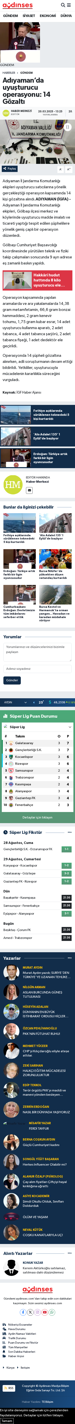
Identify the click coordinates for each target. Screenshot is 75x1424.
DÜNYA (66, 16)
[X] (30, 1312)
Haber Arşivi (16, 1356)
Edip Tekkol (32, 1085)
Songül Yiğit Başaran (41, 1159)
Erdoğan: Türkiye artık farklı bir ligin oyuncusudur (19, 574)
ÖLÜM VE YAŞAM (35, 1217)
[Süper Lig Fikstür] (70, 832)
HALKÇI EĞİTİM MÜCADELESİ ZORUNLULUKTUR (44, 1073)
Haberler (9, 73)
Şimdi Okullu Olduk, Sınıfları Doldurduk (43, 1204)
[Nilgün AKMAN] (11, 992)
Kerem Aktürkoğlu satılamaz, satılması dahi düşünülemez (44, 1270)
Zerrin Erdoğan (36, 1106)
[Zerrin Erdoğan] (11, 1109)
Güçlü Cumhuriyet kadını (41, 1145)
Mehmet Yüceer (35, 1046)
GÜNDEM (10, 16)
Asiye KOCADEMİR (36, 1196)
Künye (11, 1367)
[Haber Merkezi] (13, 484)
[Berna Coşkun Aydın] (11, 1142)
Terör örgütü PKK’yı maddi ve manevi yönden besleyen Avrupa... (44, 1093)
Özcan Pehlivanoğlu (40, 1028)
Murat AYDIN (32, 967)
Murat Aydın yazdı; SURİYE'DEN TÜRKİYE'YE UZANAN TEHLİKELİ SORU (46, 975)
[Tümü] (70, 958)
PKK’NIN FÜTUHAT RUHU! (41, 1034)
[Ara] (63, 5)
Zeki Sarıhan (33, 1065)
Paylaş (12, 168)
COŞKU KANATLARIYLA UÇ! (43, 1235)
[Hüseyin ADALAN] (11, 1011)
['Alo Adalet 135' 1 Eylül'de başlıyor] (55, 523)
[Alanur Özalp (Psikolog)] (11, 1181)
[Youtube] (44, 1312)
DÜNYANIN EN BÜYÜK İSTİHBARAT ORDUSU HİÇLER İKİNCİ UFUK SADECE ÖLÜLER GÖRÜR (44, 1014)
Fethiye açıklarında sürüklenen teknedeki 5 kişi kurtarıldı (18, 539)
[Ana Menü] (69, 5)
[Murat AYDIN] (11, 972)
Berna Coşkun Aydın (39, 1139)
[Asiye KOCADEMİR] (11, 1201)
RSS (10, 1388)
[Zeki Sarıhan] (11, 1070)
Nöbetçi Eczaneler (20, 1324)
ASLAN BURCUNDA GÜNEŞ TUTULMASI (42, 994)
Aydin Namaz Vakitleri (22, 1333)
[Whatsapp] (52, 1312)
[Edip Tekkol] (11, 1090)
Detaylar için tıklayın (37, 817)
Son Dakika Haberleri (21, 1351)
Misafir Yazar (40, 1123)
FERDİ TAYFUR (39, 1128)
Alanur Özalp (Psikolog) (43, 1176)
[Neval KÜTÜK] (11, 1232)
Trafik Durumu (17, 1338)
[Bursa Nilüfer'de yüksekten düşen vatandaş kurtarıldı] (55, 558)
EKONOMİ (48, 16)
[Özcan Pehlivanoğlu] (11, 1031)
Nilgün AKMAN (34, 987)
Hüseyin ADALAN (35, 1006)
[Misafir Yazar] (14, 1123)
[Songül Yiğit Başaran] (11, 1162)
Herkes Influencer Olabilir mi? (45, 1164)
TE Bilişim (47, 1401)
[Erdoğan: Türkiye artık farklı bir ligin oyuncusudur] (19, 558)
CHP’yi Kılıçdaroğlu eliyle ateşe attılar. (46, 1053)
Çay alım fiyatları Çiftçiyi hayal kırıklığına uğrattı (45, 1184)
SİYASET (29, 16)
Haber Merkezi (37, 481)
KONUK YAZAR (33, 1262)
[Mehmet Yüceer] (11, 1050)
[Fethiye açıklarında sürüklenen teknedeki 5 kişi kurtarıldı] (19, 523)
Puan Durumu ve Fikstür (23, 1342)
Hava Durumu (16, 1329)
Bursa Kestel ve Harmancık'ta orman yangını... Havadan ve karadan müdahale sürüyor (54, 614)
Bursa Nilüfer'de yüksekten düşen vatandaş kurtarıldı (53, 574)
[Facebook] (23, 1312)
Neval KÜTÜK (32, 1229)
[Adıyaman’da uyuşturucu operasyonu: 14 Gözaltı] (37, 142)
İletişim (25, 1367)
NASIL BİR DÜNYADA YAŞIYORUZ (46, 1112)
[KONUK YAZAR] (11, 1267)
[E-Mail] (29, 490)
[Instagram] (37, 1312)
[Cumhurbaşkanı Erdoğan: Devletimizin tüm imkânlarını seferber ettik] (19, 594)
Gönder (12, 680)
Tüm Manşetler (18, 1347)
